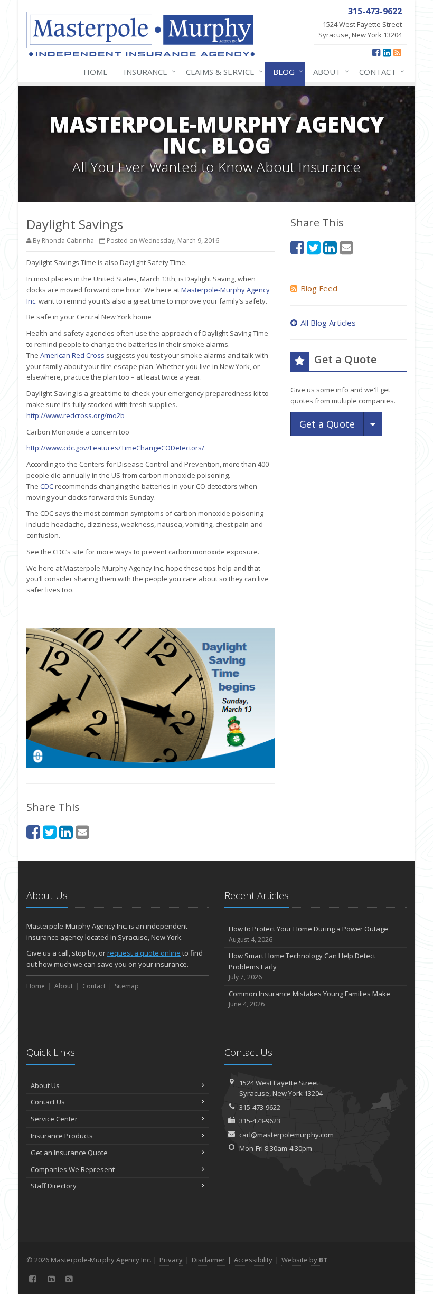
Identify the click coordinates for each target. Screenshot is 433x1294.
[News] (397, 52)
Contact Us (48, 1102)
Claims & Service (222, 71)
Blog (285, 71)
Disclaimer (208, 1259)
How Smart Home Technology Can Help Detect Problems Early (302, 966)
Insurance (147, 71)
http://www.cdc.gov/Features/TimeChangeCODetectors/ (115, 447)
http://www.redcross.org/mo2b (75, 415)
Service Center (54, 1118)
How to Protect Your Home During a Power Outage (308, 934)
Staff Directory (54, 1186)
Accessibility (253, 1259)
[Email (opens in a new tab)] (82, 832)
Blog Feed (318, 288)
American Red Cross (72, 355)
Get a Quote (327, 424)
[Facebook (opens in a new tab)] (376, 52)
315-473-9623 (259, 1121)
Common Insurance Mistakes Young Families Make (309, 999)
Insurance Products (62, 1135)
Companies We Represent (73, 1169)
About (328, 71)
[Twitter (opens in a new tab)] (50, 832)
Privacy (171, 1259)
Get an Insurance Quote (69, 1152)
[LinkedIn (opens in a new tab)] (387, 52)
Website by (304, 1259)
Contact (379, 71)
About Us (45, 1085)
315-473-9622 (259, 1107)
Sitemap (127, 985)
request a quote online (144, 953)
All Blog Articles (328, 322)
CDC (46, 486)
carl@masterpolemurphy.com (286, 1134)
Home (95, 72)
